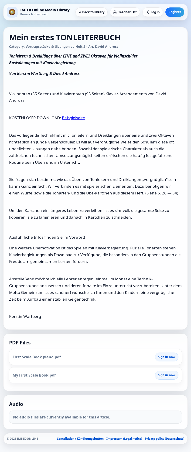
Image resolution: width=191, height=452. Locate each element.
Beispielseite (73, 117)
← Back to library (91, 12)
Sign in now (166, 357)
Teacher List (127, 12)
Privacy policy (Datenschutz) (164, 439)
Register (174, 12)
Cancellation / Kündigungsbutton (80, 439)
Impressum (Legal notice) (124, 439)
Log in (155, 12)
